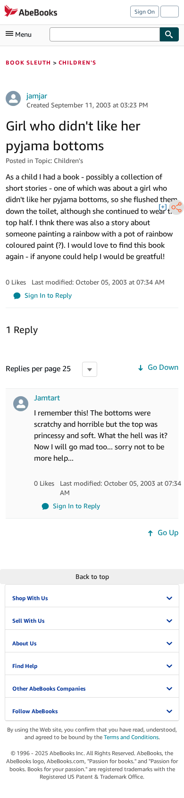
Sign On (144, 11)
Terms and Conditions (131, 737)
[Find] (169, 34)
